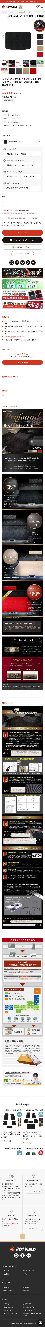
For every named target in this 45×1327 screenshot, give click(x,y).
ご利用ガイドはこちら (34, 1191)
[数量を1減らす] (4, 203)
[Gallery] (22, 44)
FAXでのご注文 (7, 1310)
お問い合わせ (7, 1304)
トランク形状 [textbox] (13, 149)
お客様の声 (26, 1287)
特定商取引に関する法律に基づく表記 (32, 1314)
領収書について (8, 1307)
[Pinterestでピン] (28, 262)
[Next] (42, 36)
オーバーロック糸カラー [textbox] (14, 160)
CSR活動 (26, 1290)
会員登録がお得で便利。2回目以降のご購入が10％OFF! (22, 2)
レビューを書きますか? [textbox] (13, 183)
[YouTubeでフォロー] (28, 1255)
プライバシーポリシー (30, 1310)
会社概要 (6, 1274)
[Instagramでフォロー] (16, 1255)
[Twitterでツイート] (11, 262)
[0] (37, 6)
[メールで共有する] (33, 262)
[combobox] (22, 142)
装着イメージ (7, 1290)
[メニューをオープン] (42, 7)
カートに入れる (22, 233)
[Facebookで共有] (17, 262)
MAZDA (10, 12)
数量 (3, 197)
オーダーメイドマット (30, 1271)
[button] (7, 93)
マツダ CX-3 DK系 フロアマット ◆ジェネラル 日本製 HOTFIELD (10, 1133)
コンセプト (6, 1271)
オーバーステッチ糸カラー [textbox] (15, 172)
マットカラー (7, 136)
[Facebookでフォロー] (22, 1255)
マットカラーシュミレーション (24, 240)
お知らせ (6, 1287)
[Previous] (3, 36)
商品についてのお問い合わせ (16, 218)
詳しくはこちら (33, 1229)
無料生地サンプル (28, 1307)
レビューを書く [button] (22, 362)
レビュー (26, 1274)
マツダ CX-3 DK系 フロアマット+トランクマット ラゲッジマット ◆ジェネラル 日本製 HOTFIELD (33, 1134)
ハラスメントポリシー (10, 1313)
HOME (4, 12)
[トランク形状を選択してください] (4, 149)
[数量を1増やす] (15, 203)
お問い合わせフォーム (9, 1223)
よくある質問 (33, 218)
